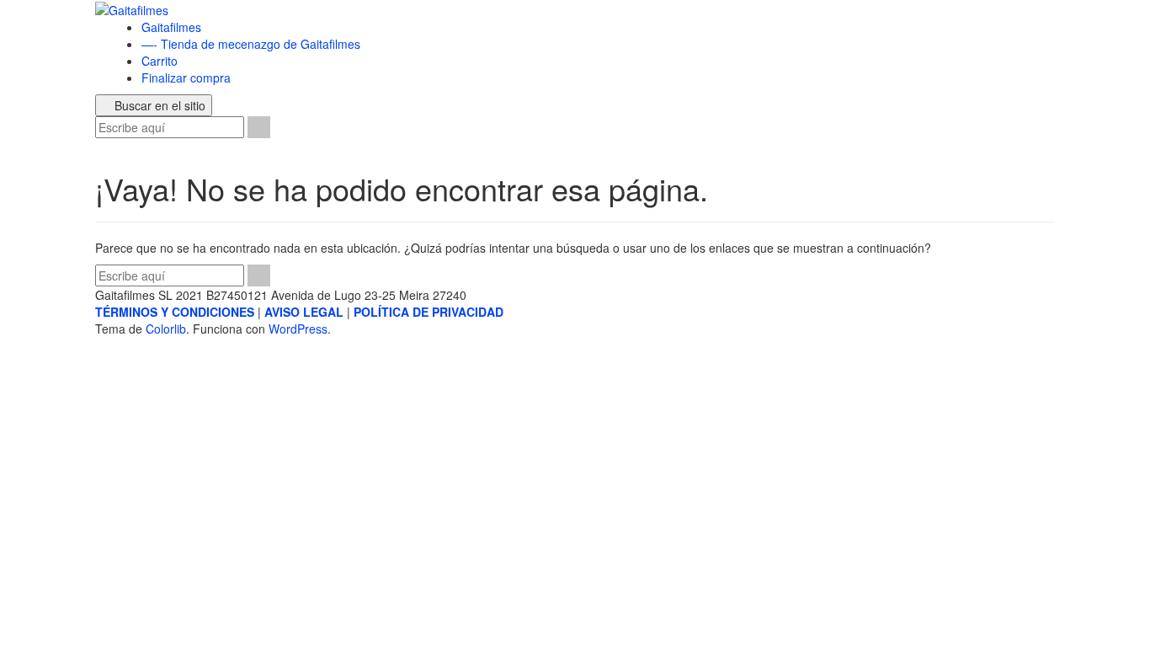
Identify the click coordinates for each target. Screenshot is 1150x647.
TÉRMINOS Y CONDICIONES (174, 311)
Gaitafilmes (171, 27)
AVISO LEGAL (303, 311)
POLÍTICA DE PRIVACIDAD (428, 311)
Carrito (159, 60)
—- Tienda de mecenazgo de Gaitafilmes (250, 43)
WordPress (298, 328)
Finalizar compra (186, 77)
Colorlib (166, 328)
